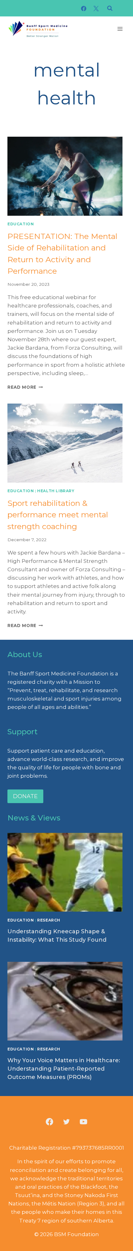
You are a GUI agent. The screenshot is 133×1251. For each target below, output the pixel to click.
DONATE (25, 796)
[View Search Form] (109, 8)
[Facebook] (84, 8)
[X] (96, 8)
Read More (25, 387)
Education (20, 224)
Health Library (55, 490)
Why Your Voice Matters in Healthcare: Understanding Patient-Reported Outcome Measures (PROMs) (63, 1069)
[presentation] (66, 176)
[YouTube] (83, 1122)
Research (48, 920)
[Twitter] (66, 1122)
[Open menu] (120, 28)
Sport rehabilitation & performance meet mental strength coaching (57, 514)
